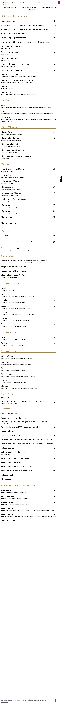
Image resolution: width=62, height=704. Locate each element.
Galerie (22, 2)
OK (57, 700)
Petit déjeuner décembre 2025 (48, 7)
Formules (32, 9)
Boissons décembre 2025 (28, 7)
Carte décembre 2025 (11, 7)
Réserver (38, 2)
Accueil (14, 2)
